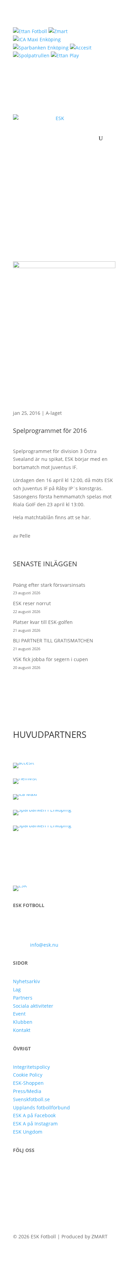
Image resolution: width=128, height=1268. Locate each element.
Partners (22, 997)
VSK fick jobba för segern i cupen (50, 659)
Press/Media (27, 1091)
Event (19, 1013)
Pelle (24, 536)
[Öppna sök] (101, 138)
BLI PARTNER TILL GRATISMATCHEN (53, 640)
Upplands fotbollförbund (41, 1107)
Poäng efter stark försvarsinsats (49, 585)
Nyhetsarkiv (26, 981)
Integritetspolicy (31, 1067)
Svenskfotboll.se (31, 1099)
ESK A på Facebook (34, 1115)
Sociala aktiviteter (33, 1006)
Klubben (22, 1022)
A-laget (54, 413)
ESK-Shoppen (28, 1083)
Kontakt (21, 1030)
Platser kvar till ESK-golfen (43, 622)
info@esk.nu (44, 945)
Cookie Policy (27, 1075)
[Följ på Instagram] (32, 1169)
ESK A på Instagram (35, 1123)
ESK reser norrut (32, 603)
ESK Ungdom (27, 1131)
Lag (17, 989)
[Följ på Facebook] (18, 1169)
